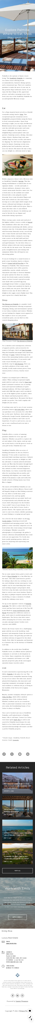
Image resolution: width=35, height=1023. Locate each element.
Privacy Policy (24, 1011)
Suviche (21, 181)
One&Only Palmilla (16, 78)
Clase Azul (28, 382)
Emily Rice (17, 720)
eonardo (16, 740)
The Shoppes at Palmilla (10, 304)
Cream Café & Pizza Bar (16, 263)
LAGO (12, 355)
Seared (30, 222)
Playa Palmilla (12, 576)
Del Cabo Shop (19, 409)
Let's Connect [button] (18, 917)
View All (17, 870)
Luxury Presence (22, 1001)
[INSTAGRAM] (22, 995)
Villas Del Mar (7, 697)
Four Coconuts (26, 350)
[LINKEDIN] (17, 995)
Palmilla (10, 674)
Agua (21, 114)
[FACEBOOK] (12, 995)
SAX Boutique (19, 364)
